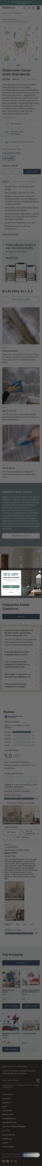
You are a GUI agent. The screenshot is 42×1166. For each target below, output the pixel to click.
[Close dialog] (40, 572)
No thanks (11, 592)
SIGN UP (11, 586)
